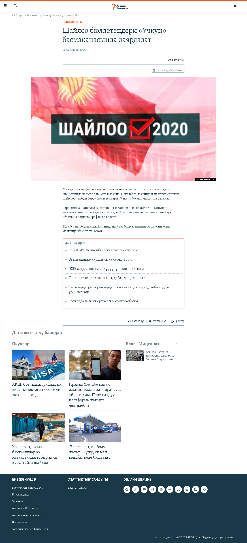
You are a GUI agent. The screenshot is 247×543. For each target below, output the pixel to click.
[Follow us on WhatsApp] (187, 489)
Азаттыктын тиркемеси (27, 515)
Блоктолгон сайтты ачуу (27, 488)
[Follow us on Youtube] (144, 489)
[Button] (176, 60)
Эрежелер (18, 501)
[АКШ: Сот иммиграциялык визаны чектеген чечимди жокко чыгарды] (38, 365)
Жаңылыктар (73, 22)
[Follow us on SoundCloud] (169, 489)
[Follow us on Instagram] (178, 489)
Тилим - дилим (77, 488)
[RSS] (195, 489)
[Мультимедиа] (235, 6)
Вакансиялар (20, 522)
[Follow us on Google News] (161, 489)
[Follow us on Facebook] (127, 489)
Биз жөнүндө (20, 494)
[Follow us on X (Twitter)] (135, 489)
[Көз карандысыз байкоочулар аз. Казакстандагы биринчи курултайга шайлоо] (38, 427)
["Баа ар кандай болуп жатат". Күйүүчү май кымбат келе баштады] (95, 427)
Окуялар (20, 344)
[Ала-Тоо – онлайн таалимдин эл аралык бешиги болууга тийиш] (135, 355)
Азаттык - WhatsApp (25, 508)
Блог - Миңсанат (142, 344)
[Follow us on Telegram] (152, 489)
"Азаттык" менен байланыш (30, 529)
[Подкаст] (204, 489)
